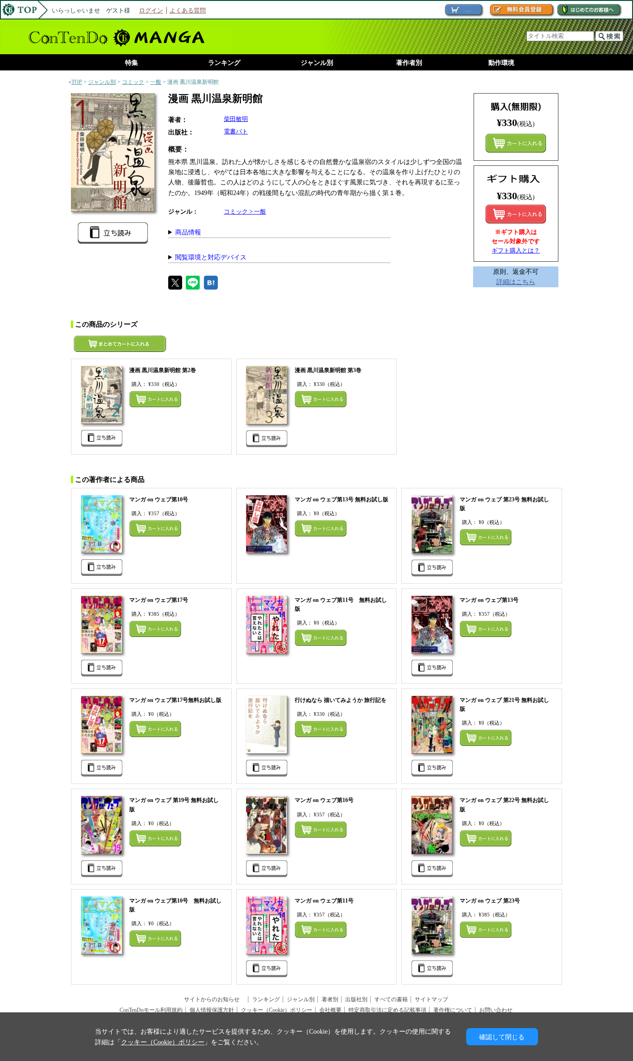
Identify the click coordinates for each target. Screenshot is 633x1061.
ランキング (224, 62)
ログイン (151, 10)
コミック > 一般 (245, 211)
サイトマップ (431, 999)
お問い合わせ (496, 1010)
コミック (133, 82)
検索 (609, 36)
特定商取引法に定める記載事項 (387, 1010)
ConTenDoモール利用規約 (151, 1010)
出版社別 (356, 999)
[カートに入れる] (516, 214)
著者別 (330, 999)
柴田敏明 (236, 118)
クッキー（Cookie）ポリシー (276, 1010)
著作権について (452, 1010)
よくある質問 (188, 10)
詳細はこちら (515, 281)
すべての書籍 (391, 999)
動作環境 (501, 62)
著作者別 (409, 62)
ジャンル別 (317, 62)
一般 (155, 82)
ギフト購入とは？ (516, 250)
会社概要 (330, 1010)
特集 (131, 62)
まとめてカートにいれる (516, 143)
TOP (76, 82)
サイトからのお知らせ (214, 999)
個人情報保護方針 (212, 1010)
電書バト (236, 131)
